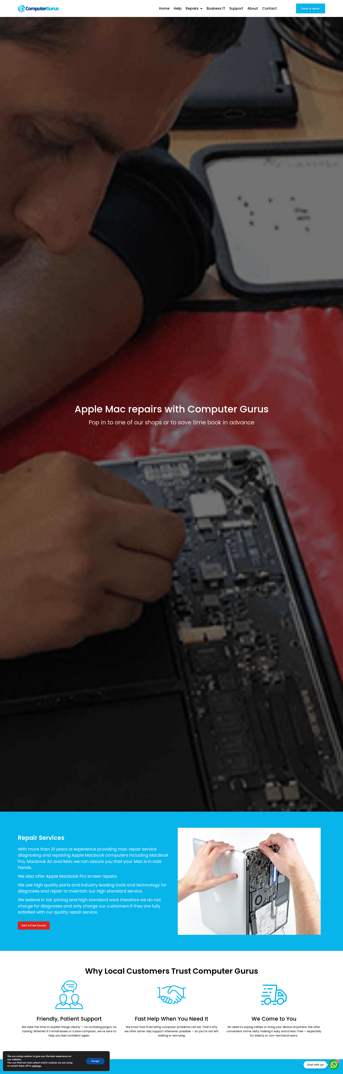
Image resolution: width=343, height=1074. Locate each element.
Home (164, 8)
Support (236, 8)
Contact (269, 8)
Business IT (216, 8)
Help (178, 8)
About (252, 8)
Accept (95, 1061)
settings (36, 1066)
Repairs (192, 8)
